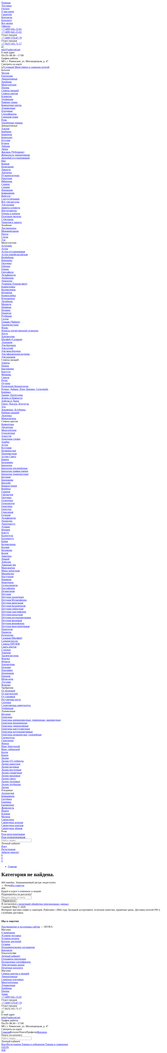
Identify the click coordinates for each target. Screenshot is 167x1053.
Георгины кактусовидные (15, 728)
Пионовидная (9, 453)
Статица (6, 649)
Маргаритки (8, 567)
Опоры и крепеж (10, 213)
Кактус (5, 532)
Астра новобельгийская (14, 254)
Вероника (6, 260)
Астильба (6, 245)
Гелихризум (8, 503)
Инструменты (9, 210)
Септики (6, 702)
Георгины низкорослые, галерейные (21, 734)
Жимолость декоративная (15, 155)
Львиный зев (8, 564)
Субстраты (7, 219)
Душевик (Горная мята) (14, 283)
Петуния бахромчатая (13, 605)
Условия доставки (11, 935)
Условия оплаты (10, 938)
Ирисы (5, 743)
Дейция (5, 146)
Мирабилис (7, 573)
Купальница (8, 298)
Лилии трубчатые (11, 784)
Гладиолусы (8, 737)
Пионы (5, 991)
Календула (7, 535)
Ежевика (6, 802)
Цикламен (7, 670)
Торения (6, 652)
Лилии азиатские (10, 764)
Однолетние (8, 433)
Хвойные (6, 988)
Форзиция (7, 190)
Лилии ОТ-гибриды (12, 761)
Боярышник (8, 193)
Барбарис (6, 131)
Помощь (6, 2)
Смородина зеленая (12, 822)
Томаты (5, 362)
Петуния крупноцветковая (16, 617)
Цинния (5, 676)
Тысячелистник (10, 324)
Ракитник (6, 178)
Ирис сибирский (10, 749)
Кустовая (6, 447)
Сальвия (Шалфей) (11, 638)
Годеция (5, 515)
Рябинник (6, 181)
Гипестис (6, 509)
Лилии (5, 758)
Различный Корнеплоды (14, 386)
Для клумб (7, 348)
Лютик (5, 787)
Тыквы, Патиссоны (12, 395)
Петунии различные (12, 597)
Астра (4, 248)
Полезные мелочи (11, 216)
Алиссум (6, 436)
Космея (5, 547)
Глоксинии (7, 740)
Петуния (6, 594)
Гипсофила (7, 272)
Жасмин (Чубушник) (12, 152)
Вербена (6, 488)
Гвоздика (6, 263)
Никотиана (7, 582)
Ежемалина (7, 804)
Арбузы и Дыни (10, 400)
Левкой (5, 559)
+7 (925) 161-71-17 (11, 43)
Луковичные (8, 985)
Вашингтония (9, 485)
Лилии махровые (10, 775)
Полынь (5, 310)
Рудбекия (6, 316)
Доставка (6, 5)
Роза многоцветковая (13, 834)
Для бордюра (8, 345)
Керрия (5, 163)
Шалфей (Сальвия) (11, 339)
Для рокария (8, 357)
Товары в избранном (33, 1044)
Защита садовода (10, 207)
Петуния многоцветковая (15, 626)
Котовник (6, 292)
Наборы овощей (10, 412)
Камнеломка (8, 286)
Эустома (6, 682)
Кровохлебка (8, 295)
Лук (3, 406)
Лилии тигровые (10, 781)
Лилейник (7, 301)
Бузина (5, 143)
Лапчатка (6, 172)
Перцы (5, 365)
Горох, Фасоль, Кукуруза (15, 403)
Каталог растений (11, 941)
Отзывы (5, 944)
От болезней (8, 690)
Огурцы (5, 383)
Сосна (4, 237)
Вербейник (7, 257)
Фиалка (5, 658)
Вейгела (5, 196)
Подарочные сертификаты (16, 961)
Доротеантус (8, 523)
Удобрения (7, 708)
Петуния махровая (11, 620)
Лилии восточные (11, 769)
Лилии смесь (8, 778)
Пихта (4, 234)
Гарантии (6, 14)
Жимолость (7, 807)
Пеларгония (8, 591)
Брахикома (7, 480)
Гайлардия (7, 494)
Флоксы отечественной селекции (19, 330)
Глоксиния (7, 512)
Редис (4, 380)
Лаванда (6, 169)
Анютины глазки (10, 439)
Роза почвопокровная (13, 837)
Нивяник (6, 307)
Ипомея (5, 529)
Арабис (5, 441)
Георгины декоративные (15, 725)
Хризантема (8, 336)
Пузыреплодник (10, 175)
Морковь (6, 374)
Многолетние (8, 430)
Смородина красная (12, 825)
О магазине (7, 11)
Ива (3, 160)
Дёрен (4, 149)
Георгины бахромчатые (14, 723)
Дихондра (6, 521)
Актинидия (7, 793)
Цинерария (7, 673)
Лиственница (8, 228)
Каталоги (6, 20)
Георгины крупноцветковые (17, 731)
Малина (5, 816)
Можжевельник (10, 231)
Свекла (5, 377)
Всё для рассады (10, 201)
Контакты (6, 17)
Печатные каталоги (12, 967)
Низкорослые (8, 450)
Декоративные (9, 976)
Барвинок (6, 134)
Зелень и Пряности (12, 398)
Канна (4, 755)
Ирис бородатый (10, 746)
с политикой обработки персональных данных (43, 904)
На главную (17, 885)
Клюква (5, 813)
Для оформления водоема (15, 354)
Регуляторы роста (11, 699)
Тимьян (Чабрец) (10, 321)
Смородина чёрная (11, 828)
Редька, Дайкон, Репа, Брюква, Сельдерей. (24, 389)
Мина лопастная (10, 570)
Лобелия (6, 561)
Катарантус (7, 538)
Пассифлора (8, 588)
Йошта (5, 810)
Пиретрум (7, 629)
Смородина (7, 819)
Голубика (6, 799)
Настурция (7, 576)
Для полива (7, 204)
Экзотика (6, 415)
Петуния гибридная (12, 608)
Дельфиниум (8, 275)
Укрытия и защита (11, 222)
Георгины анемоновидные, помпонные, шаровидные (31, 720)
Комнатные (7, 424)
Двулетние (7, 427)
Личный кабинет (10, 956)
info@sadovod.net (10, 49)
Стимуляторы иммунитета (16, 705)
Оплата (5, 8)
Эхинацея (6, 342)
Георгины (6, 506)
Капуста (5, 371)
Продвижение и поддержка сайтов (20, 926)
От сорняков (8, 696)
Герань (5, 269)
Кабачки (6, 392)
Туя (3, 239)
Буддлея (5, 140)
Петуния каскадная (12, 614)
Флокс (4, 327)
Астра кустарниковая (13, 251)
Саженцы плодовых (12, 979)
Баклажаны (7, 368)
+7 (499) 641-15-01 (11, 29)
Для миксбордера (11, 351)
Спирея (5, 187)
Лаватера (6, 556)
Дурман (5, 526)
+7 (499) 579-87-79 (11, 37)
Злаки (4, 994)
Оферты (5, 26)
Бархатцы (6, 465)
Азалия (5, 128)
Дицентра (6, 280)
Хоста (4, 333)
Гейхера (5, 266)
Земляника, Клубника (13, 409)
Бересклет (6, 137)
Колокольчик (8, 289)
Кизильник (7, 166)
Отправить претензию (13, 959)
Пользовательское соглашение (18, 947)
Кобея (4, 541)
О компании (8, 932)
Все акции (7, 23)
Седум (4, 318)
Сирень (5, 184)
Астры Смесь (8, 456)
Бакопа (5, 459)
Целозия (6, 667)
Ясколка (5, 684)
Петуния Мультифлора (14, 600)
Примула (6, 313)
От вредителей (9, 693)
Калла (4, 752)
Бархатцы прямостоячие (14, 471)
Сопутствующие (10, 198)
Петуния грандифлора (13, 611)
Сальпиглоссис (9, 641)
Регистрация (8, 849)
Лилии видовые (10, 766)
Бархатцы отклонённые (14, 468)
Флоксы (5, 661)
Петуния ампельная (12, 602)
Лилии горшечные (11, 772)
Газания (5, 491)
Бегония (5, 477)
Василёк (6, 482)
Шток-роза (7, 679)
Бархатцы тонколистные (15, 474)
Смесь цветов (8, 646)
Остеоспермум (9, 585)
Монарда (6, 304)
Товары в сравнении (56, 1044)
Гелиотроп (7, 500)
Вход (4, 846)
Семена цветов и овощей (15, 973)
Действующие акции (12, 964)
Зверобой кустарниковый (15, 157)
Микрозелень (8, 418)
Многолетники (9, 982)
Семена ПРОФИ (10, 643)
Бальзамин (7, 462)
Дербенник (7, 278)
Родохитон (7, 635)
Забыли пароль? (10, 852)
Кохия (4, 553)
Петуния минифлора (12, 623)
